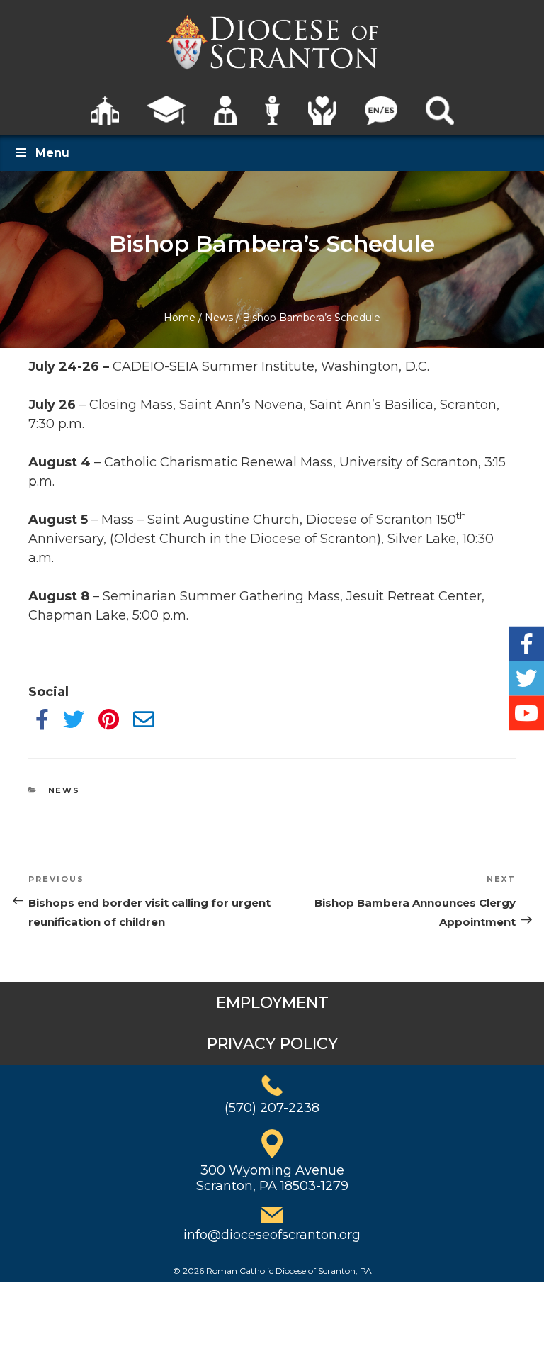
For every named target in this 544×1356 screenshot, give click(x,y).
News (219, 317)
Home (180, 317)
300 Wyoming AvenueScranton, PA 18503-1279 (272, 1178)
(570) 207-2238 (272, 1108)
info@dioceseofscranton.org (272, 1235)
